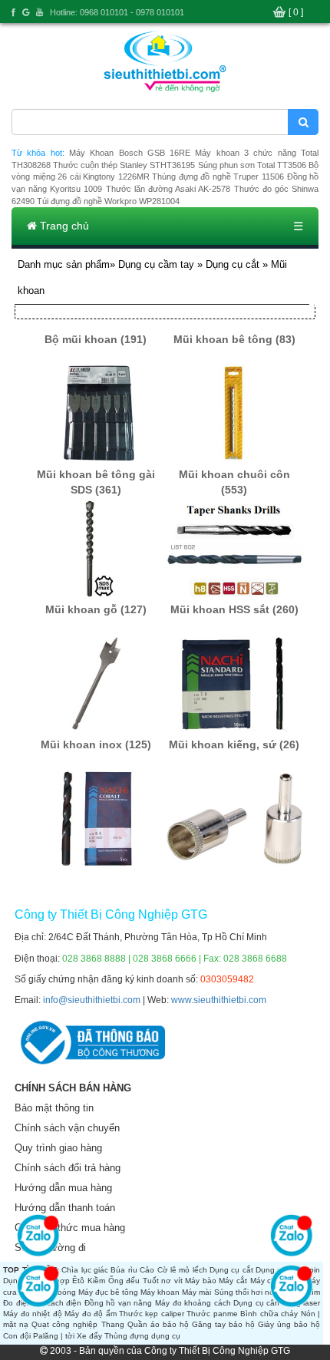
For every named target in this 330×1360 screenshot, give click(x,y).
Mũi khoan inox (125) (96, 744)
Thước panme (211, 1313)
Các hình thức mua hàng (70, 1227)
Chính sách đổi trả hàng (67, 1167)
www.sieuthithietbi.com (218, 1000)
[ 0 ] (296, 12)
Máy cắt (233, 1280)
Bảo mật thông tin (54, 1108)
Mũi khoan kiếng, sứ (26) (234, 744)
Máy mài (196, 1292)
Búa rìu (124, 1270)
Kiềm (96, 1280)
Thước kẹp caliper (151, 1313)
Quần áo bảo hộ (158, 1324)
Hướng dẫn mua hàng (63, 1187)
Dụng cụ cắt (232, 264)
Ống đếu (124, 1280)
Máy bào (200, 1280)
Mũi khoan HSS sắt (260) (234, 609)
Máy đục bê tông (108, 1292)
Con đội (17, 1336)
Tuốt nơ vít (163, 1280)
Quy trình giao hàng (58, 1148)
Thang (112, 1324)
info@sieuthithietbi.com (91, 1000)
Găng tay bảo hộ (223, 1324)
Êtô (78, 1280)
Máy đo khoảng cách (193, 1303)
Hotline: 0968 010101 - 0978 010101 (117, 12)
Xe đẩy (89, 1336)
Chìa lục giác (84, 1270)
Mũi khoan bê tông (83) (234, 339)
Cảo (147, 1270)
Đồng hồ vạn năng (118, 1303)
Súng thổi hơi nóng (248, 1292)
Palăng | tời (53, 1336)
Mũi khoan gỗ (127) (96, 609)
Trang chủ (63, 226)
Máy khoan (160, 1292)
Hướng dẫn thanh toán (65, 1207)
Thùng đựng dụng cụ (142, 1336)
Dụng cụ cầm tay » (162, 264)
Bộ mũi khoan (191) (96, 339)
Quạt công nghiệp (64, 1324)
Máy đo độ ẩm (90, 1313)
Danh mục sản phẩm (64, 264)
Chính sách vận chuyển (67, 1128)
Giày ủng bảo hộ (289, 1324)
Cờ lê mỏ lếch (182, 1270)
